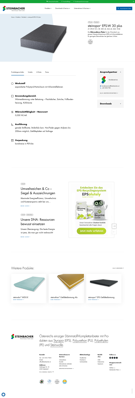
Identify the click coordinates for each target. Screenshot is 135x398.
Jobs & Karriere (63, 365)
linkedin (112, 358)
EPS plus (90, 22)
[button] (114, 226)
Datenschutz (101, 362)
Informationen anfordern (65, 364)
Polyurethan (80, 340)
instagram (114, 358)
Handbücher (83, 358)
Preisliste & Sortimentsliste (83, 361)
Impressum (100, 364)
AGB (99, 360)
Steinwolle (56, 345)
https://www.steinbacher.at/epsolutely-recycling (91, 210)
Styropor (59, 340)
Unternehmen (30, 214)
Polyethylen (101, 340)
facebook (117, 358)
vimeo (110, 358)
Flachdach (96, 22)
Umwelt (23, 183)
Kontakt (61, 362)
